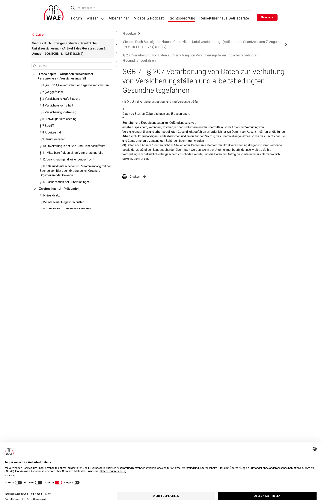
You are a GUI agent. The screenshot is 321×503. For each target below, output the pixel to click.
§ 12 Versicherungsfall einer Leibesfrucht (67, 159)
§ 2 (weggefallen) (51, 92)
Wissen (92, 18)
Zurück (40, 34)
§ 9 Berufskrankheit (52, 139)
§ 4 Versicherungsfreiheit (56, 105)
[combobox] (164, 8)
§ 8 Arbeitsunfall (50, 132)
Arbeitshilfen (118, 18)
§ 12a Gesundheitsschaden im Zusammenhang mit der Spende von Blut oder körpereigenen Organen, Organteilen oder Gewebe (75, 170)
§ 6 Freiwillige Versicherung (58, 119)
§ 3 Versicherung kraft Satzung (60, 98)
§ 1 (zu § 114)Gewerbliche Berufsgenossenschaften (74, 85)
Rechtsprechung (181, 18)
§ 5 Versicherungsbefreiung (58, 112)
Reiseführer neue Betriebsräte (224, 18)
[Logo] (54, 12)
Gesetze (129, 33)
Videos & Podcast (149, 18)
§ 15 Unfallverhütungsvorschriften (62, 202)
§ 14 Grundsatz (50, 195)
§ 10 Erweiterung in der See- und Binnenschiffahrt (72, 146)
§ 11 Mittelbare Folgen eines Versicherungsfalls (71, 152)
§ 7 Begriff (47, 125)
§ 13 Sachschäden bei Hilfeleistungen (65, 182)
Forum (76, 18)
